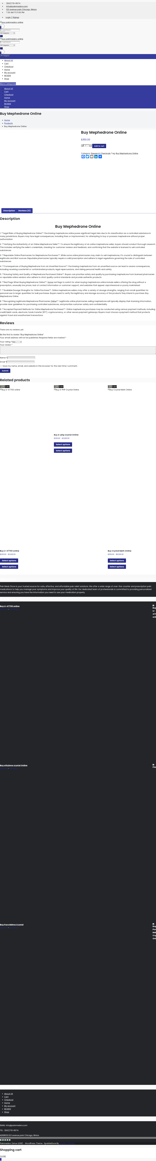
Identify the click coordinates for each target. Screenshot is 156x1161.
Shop (6, 78)
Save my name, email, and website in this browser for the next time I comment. (40, 366)
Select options (9, 560)
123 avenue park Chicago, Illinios (21, 9)
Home (7, 69)
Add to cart (99, 146)
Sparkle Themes (66, 1143)
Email (3, 361)
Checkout (8, 66)
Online (53, 301)
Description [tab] (9, 210)
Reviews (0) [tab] (24, 210)
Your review (6, 344)
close (3, 1156)
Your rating (6, 341)
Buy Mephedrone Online (127, 153)
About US (8, 60)
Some (50, 282)
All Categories (5, 55)
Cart (6, 63)
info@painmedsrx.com (17, 6)
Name (3, 357)
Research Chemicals (101, 153)
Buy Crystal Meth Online (119, 551)
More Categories (8, 83)
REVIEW (7, 75)
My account (9, 72)
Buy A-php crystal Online (66, 434)
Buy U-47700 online (9, 551)
